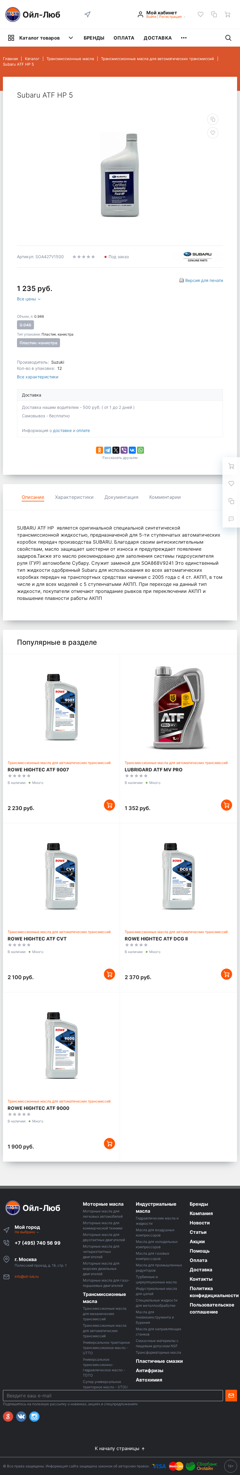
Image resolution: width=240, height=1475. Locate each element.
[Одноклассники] (99, 450)
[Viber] (124, 450)
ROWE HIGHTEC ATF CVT (37, 939)
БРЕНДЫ (94, 38)
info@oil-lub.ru (27, 1276)
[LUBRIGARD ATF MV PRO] (178, 707)
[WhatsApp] (140, 450)
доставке (62, 430)
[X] (115, 450)
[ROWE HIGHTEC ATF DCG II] (178, 876)
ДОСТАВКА (158, 38)
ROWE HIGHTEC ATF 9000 (38, 1108)
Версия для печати (204, 280)
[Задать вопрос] (231, 519)
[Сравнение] (214, 14)
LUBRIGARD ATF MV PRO (154, 770)
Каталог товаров (39, 38)
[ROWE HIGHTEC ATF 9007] (61, 707)
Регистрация (170, 16)
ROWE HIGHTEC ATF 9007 (38, 770)
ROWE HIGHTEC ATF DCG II (156, 939)
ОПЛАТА (124, 38)
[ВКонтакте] (132, 450)
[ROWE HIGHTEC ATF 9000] (61, 1045)
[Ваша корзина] (227, 14)
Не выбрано (25, 1232)
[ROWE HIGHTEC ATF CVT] (61, 876)
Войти (151, 16)
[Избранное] (200, 14)
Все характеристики (37, 376)
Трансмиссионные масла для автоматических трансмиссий (59, 763)
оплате (83, 430)
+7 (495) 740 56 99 (38, 1243)
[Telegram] (107, 450)
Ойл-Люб (41, 15)
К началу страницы (118, 1448)
